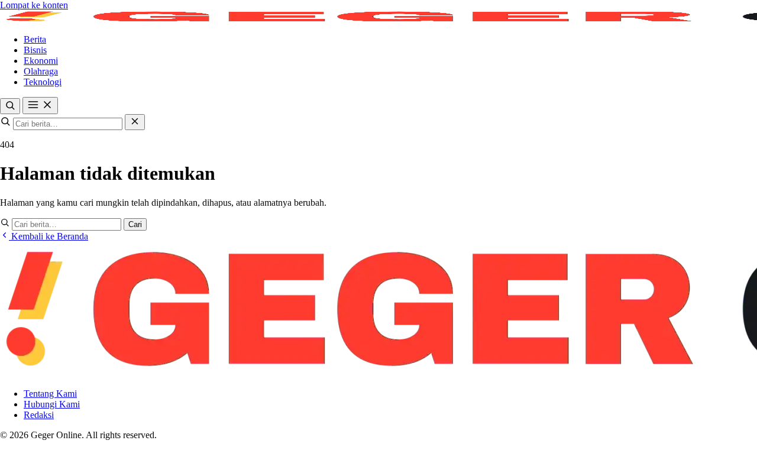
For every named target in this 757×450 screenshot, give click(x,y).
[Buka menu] (40, 105)
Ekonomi (41, 61)
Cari (135, 224)
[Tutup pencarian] (135, 122)
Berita (35, 39)
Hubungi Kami (52, 404)
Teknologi (43, 82)
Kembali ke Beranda (48, 236)
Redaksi (39, 415)
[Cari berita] (10, 106)
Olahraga (41, 71)
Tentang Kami (50, 394)
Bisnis (35, 50)
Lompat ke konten (34, 5)
